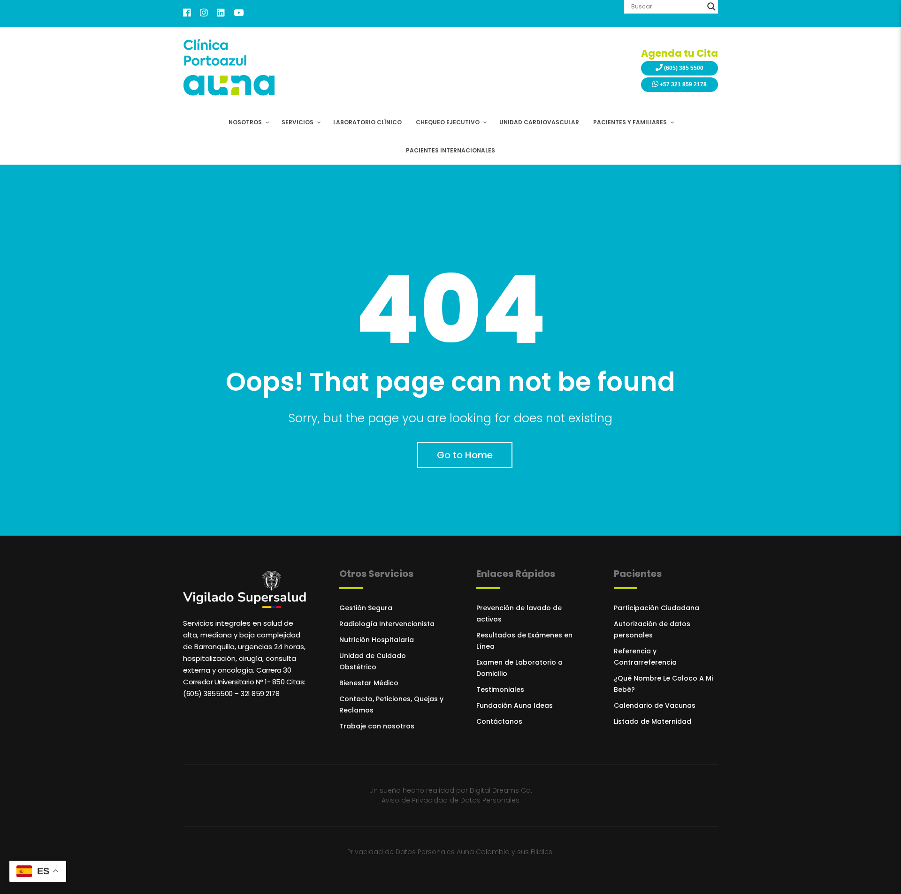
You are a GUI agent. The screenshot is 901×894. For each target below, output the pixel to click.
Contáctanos (499, 721)
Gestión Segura (365, 608)
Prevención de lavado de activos (519, 613)
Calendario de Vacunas (654, 705)
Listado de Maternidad (652, 721)
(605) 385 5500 (683, 68)
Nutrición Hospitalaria (376, 639)
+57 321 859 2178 (682, 84)
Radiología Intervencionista (387, 624)
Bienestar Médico (368, 683)
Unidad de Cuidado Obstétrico (372, 661)
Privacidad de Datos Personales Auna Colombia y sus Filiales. (450, 851)
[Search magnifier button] (711, 6)
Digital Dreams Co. (501, 790)
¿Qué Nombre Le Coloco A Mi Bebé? (663, 684)
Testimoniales (500, 689)
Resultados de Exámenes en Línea (524, 640)
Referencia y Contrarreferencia (645, 656)
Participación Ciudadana (656, 608)
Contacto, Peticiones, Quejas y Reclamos (391, 704)
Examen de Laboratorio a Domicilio (519, 668)
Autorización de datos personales (652, 629)
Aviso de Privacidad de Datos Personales (450, 800)
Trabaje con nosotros (376, 726)
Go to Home (465, 455)
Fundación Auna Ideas (514, 705)
